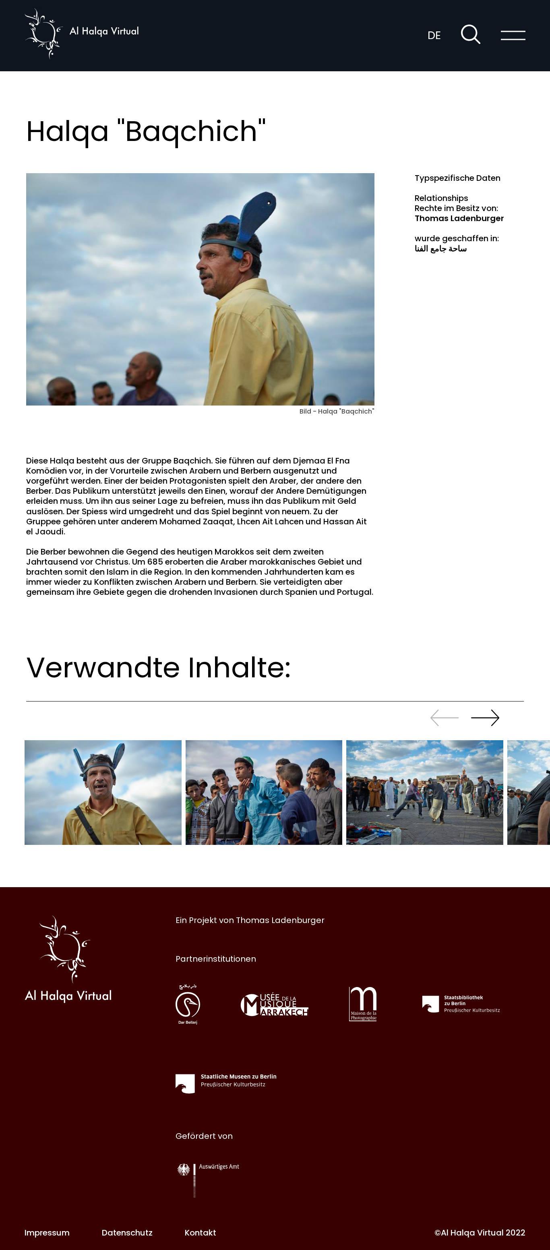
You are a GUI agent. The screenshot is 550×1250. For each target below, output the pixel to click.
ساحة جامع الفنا (441, 248)
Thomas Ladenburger (459, 218)
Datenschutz (127, 1232)
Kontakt (200, 1232)
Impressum (47, 1232)
